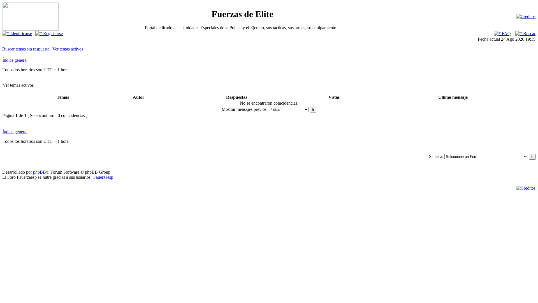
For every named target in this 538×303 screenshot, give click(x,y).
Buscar (528, 33)
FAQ (506, 33)
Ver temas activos (67, 49)
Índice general (15, 60)
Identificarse (20, 33)
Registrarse (52, 33)
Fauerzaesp (103, 177)
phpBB (39, 172)
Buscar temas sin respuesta (25, 49)
